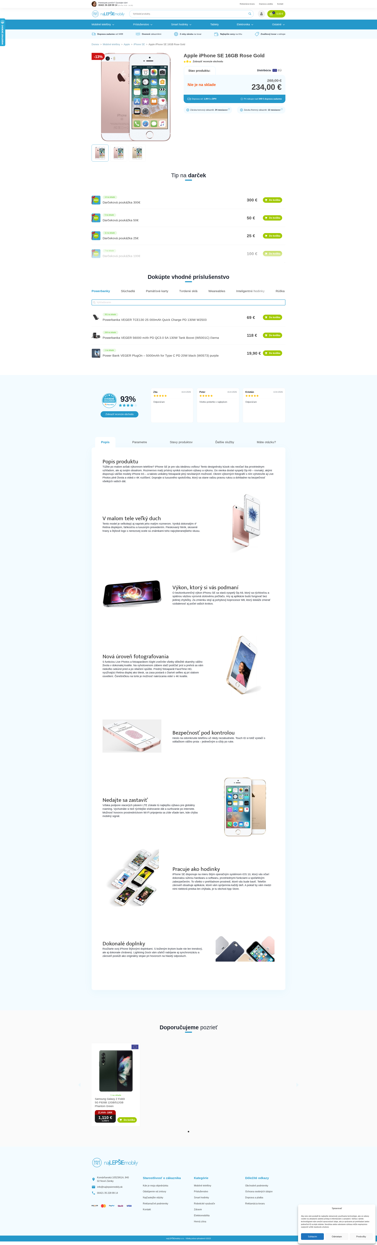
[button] (261, 14)
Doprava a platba (266, 4)
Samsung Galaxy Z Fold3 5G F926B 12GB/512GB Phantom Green (110, 1102)
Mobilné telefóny (111, 44)
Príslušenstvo (201, 1191)
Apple (127, 44)
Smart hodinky (201, 1197)
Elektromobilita (202, 1215)
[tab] (188, 1132)
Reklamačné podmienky (155, 1203)
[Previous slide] (79, 1085)
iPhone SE (139, 44)
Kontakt (280, 4)
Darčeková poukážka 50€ (121, 220)
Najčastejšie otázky (153, 1197)
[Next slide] (298, 1085)
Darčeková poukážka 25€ (121, 238)
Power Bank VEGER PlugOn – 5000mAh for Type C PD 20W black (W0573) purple (161, 355)
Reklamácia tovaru (247, 4)
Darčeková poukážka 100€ (121, 256)
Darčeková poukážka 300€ (121, 202)
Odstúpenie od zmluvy (154, 1191)
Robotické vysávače (204, 1203)
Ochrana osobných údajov (259, 1191)
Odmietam (337, 1236)
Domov (95, 44)
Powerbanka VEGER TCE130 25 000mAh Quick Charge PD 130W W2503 (155, 320)
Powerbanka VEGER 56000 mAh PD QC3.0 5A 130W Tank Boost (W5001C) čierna (161, 338)
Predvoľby (361, 1236)
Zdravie (198, 1209)
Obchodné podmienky (256, 1185)
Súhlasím (312, 1236)
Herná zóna (200, 1221)
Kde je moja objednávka (155, 1185)
